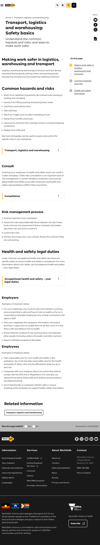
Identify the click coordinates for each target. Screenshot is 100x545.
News (54, 473)
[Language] (57, 5)
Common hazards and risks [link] (82, 82)
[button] (2, 5)
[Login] (74, 5)
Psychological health (12, 458)
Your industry (8, 463)
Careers (55, 463)
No (37, 426)
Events (55, 477)
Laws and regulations (12, 473)
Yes (29, 426)
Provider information (37, 485)
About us (56, 458)
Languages (7, 482)
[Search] (68, 5)
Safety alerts (8, 477)
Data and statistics (61, 468)
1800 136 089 (83, 468)
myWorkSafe (33, 458)
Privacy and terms (60, 482)
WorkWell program (36, 480)
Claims (30, 475)
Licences (31, 471)
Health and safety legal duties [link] (82, 92)
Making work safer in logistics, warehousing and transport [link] (84, 69)
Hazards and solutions (12, 468)
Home (8, 17)
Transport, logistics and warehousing (31, 17)
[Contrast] (63, 5)
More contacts (84, 473)
